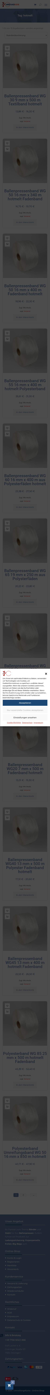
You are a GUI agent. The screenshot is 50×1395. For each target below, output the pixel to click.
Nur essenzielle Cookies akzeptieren (25, 710)
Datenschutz (27, 723)
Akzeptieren (25, 702)
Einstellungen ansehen (25, 717)
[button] (46, 673)
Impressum (38, 723)
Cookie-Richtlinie (14, 723)
